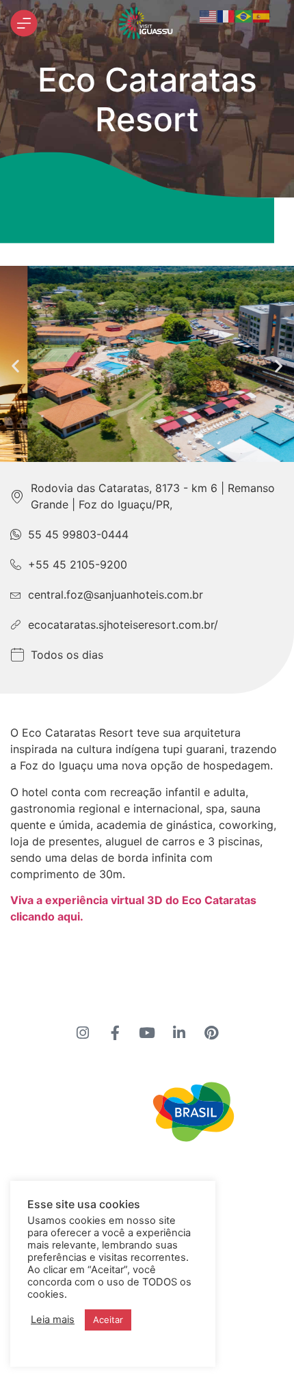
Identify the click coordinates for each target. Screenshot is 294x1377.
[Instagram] (82, 1033)
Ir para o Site (112, 1178)
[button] (15, 365)
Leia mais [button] (53, 1319)
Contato (193, 1178)
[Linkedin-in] (179, 1033)
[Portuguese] (244, 15)
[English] (208, 15)
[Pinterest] (211, 1033)
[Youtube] (147, 1033)
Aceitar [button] (108, 1319)
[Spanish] (262, 15)
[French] (226, 15)
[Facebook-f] (115, 1033)
